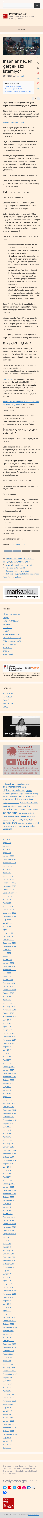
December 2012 (9, 1224)
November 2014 (9, 1154)
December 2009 (9, 1321)
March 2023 (8, 906)
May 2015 (7, 1134)
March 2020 (8, 980)
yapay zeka (29, 826)
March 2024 (8, 876)
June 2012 (7, 1240)
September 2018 (9, 1017)
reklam (23, 816)
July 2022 (7, 920)
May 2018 (7, 1023)
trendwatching (22, 823)
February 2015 (8, 1144)
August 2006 (8, 1404)
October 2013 (8, 1197)
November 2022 (9, 916)
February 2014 (9, 1184)
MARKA (6, 631)
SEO (33, 816)
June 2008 (7, 1357)
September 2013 (9, 1200)
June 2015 (7, 1130)
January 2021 (8, 963)
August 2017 (8, 1047)
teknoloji (7, 823)
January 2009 (8, 1341)
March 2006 (8, 1418)
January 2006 (8, 1421)
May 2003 (7, 1448)
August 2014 (8, 1164)
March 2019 (7, 1003)
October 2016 (8, 1080)
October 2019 (8, 993)
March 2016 (7, 1100)
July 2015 (7, 1127)
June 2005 (7, 1441)
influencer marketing (31, 793)
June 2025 (7, 846)
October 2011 (8, 1264)
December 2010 (9, 1291)
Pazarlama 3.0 (18, 13)
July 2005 (7, 1438)
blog (27, 784)
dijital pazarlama (14, 790)
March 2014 (7, 1180)
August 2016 (8, 1083)
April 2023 (7, 903)
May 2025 (7, 849)
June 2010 (7, 1307)
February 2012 (8, 1250)
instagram (21, 796)
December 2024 (9, 859)
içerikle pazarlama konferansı (11, 803)
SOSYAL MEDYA (9, 644)
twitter (30, 823)
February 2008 (9, 1367)
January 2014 (8, 1187)
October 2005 (8, 1431)
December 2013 (9, 1190)
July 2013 (7, 1204)
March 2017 (7, 1063)
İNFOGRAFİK (8, 704)
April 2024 (7, 873)
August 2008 (8, 1354)
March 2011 (7, 1284)
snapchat (5, 820)
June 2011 (7, 1274)
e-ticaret (29, 791)
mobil (16, 809)
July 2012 (7, 1237)
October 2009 (8, 1324)
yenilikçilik (7, 829)
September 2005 (10, 1434)
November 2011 (9, 1261)
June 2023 (7, 896)
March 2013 (7, 1214)
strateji (29, 819)
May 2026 (7, 839)
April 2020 (7, 976)
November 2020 (9, 970)
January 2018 (8, 1033)
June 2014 (7, 1170)
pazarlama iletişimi (26, 813)
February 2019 (9, 1007)
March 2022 (8, 933)
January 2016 (8, 1107)
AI (3, 784)
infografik (5, 796)
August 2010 (8, 1301)
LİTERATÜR (7, 628)
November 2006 (9, 1401)
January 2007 (8, 1398)
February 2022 (9, 936)
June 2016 (7, 1090)
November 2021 (9, 946)
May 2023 (7, 900)
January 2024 (8, 880)
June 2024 (7, 866)
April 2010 (7, 1311)
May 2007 (7, 1388)
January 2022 (8, 940)
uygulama (18, 826)
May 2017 (7, 1057)
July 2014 (7, 1167)
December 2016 (9, 1073)
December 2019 (9, 990)
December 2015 (9, 1110)
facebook (6, 794)
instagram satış (32, 796)
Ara (4, 2)
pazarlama (10, 813)
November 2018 (9, 1010)
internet (6, 799)
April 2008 (7, 1361)
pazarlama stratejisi (11, 816)
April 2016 (7, 1097)
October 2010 (8, 1297)
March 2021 (7, 960)
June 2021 (7, 950)
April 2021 (7, 956)
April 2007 (7, 1391)
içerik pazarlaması (10, 806)
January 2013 (8, 1220)
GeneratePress (33, 1515)
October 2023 (8, 890)
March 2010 (7, 1314)
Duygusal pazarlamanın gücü (17, 571)
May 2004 (7, 1444)
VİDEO (5, 707)
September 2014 (9, 1160)
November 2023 (9, 886)
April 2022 (7, 930)
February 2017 (8, 1067)
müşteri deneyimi (32, 809)
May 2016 (7, 1093)
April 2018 (7, 1027)
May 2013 (7, 1210)
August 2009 (8, 1331)
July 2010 (7, 1304)
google (21, 794)
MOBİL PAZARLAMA (11, 634)
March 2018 (7, 1030)
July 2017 (7, 1050)
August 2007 (8, 1378)
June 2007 (7, 1384)
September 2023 (10, 893)
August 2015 (8, 1123)
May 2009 (7, 1337)
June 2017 (7, 1053)
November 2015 (9, 1113)
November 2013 (9, 1194)
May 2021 (7, 953)
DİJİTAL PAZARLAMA (11, 614)
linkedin (20, 806)
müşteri (22, 809)
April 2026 (7, 843)
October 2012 (8, 1230)
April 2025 (7, 853)
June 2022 (7, 923)
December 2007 (9, 1371)
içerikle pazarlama (25, 799)
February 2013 (9, 1217)
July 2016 (7, 1087)
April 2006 (7, 1414)
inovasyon (13, 796)
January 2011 (8, 1287)
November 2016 (9, 1077)
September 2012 (9, 1234)
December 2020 (9, 966)
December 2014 (9, 1150)
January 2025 (8, 856)
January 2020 (8, 986)
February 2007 (9, 1394)
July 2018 (7, 1020)
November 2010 (9, 1294)
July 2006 (7, 1408)
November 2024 (9, 863)
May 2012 (7, 1244)
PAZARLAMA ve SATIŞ (20, 562)
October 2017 (8, 1043)
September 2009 (10, 1327)
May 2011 (7, 1277)
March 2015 (7, 1140)
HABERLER (7, 697)
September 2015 (9, 1120)
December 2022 (9, 913)
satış (29, 816)
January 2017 (8, 1070)
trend (14, 823)
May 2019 (7, 996)
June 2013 (7, 1207)
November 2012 (9, 1227)
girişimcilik (10, 565)
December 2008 (9, 1344)
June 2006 (7, 1411)
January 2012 (8, 1254)
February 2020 (9, 983)
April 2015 (7, 1137)
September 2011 (9, 1267)
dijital (24, 787)
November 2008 (9, 1347)
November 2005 (9, 1428)
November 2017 (9, 1040)
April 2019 (7, 1000)
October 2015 (8, 1117)
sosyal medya (17, 819)
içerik (13, 799)
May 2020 (7, 973)
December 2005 (9, 1424)
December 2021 (9, 943)
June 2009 (7, 1334)
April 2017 (7, 1060)
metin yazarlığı (19, 568)
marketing (8, 809)
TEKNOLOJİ (7, 648)
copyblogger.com (17, 544)
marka (26, 806)
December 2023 (9, 883)
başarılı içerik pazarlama (15, 784)
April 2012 (7, 1247)
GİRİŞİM (6, 618)
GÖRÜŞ (6, 700)
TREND (6, 651)
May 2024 (7, 869)
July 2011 (6, 1271)
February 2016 (9, 1103)
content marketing (12, 787)
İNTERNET (7, 624)
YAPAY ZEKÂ (8, 654)
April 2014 (7, 1177)
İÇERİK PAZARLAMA (14, 559)
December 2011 (9, 1257)
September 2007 (10, 1374)
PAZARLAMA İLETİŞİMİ (12, 638)
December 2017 (9, 1037)
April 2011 (7, 1281)
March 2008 (8, 1364)
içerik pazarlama (21, 565)
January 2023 (8, 910)
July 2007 (7, 1381)
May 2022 (7, 926)
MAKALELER (8, 694)
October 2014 (8, 1157)
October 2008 (8, 1351)
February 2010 (9, 1317)
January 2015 (8, 1147)
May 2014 (7, 1174)
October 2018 (8, 1013)
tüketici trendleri (8, 826)
